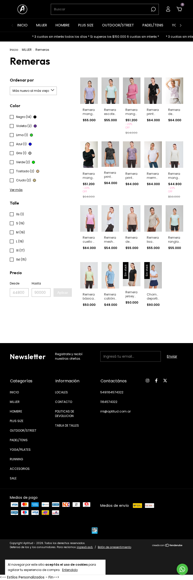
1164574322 (108, 402)
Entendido (70, 570)
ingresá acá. (85, 547)
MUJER (41, 25)
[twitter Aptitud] (165, 380)
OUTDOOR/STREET (118, 25)
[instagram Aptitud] (148, 380)
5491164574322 (111, 392)
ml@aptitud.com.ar (115, 411)
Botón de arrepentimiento (114, 547)
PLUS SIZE (85, 25)
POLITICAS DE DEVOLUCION (64, 413)
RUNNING (16, 459)
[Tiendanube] (167, 545)
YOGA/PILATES (20, 449)
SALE (13, 478)
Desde (14, 283)
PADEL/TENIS (152, 25)
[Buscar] (153, 9)
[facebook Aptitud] (156, 380)
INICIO (22, 25)
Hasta (36, 283)
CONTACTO (63, 402)
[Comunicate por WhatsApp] (182, 569)
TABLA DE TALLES (67, 425)
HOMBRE (63, 25)
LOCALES (61, 392)
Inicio (14, 50)
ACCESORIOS (20, 469)
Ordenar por (22, 79)
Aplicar (62, 293)
